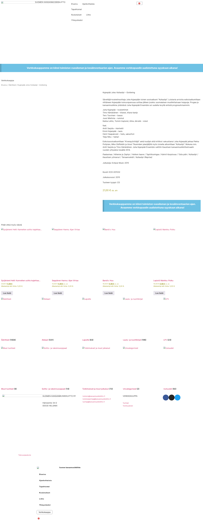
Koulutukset (76, 15)
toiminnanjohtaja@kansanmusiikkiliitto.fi (97, 399)
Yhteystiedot (77, 20)
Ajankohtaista (88, 4)
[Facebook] (166, 397)
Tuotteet (126, 403)
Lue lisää (7, 293)
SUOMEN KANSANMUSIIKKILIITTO (50, 2)
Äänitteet (12, 85)
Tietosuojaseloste (24, 455)
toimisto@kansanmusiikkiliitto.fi (94, 396)
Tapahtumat (76, 9)
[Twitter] (177, 397)
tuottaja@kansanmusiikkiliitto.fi (94, 402)
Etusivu (74, 4)
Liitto (88, 15)
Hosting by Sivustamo (9, 455)
